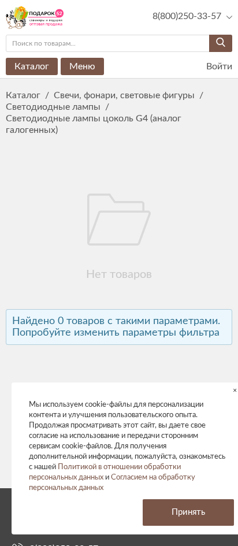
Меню (82, 66)
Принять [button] (188, 512)
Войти (218, 66)
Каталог (31, 66)
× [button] (235, 390)
